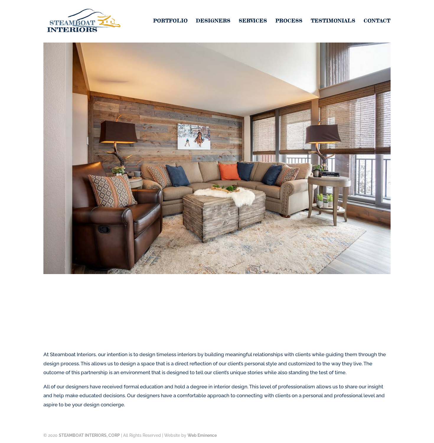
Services (253, 21)
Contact (377, 21)
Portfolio (170, 21)
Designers (213, 21)
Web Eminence (202, 435)
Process (289, 21)
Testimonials (333, 21)
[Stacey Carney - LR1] (217, 272)
